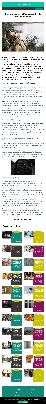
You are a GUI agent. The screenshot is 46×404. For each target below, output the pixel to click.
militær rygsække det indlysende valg (22, 209)
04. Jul (38, 273)
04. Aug (16, 245)
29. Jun (16, 314)
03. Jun (38, 314)
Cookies (32, 395)
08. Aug (16, 231)
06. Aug (38, 231)
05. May (38, 369)
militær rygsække (40, 19)
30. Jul (38, 259)
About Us (32, 394)
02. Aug (16, 259)
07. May (38, 356)
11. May (16, 356)
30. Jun (16, 300)
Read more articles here (23, 220)
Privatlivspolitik (25, 402)
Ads (32, 392)
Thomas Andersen (15, 19)
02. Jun (16, 342)
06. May (16, 369)
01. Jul (16, 287)
